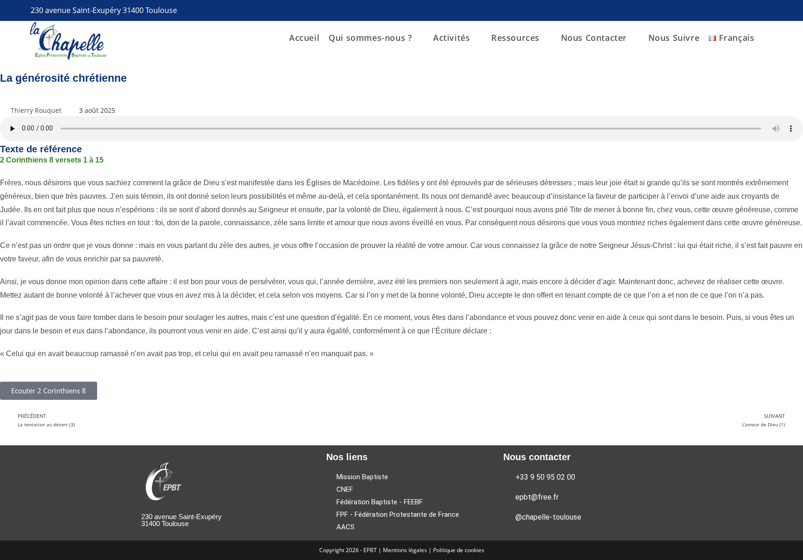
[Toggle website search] (779, 37)
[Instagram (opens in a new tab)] (773, 11)
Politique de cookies (458, 550)
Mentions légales (405, 550)
